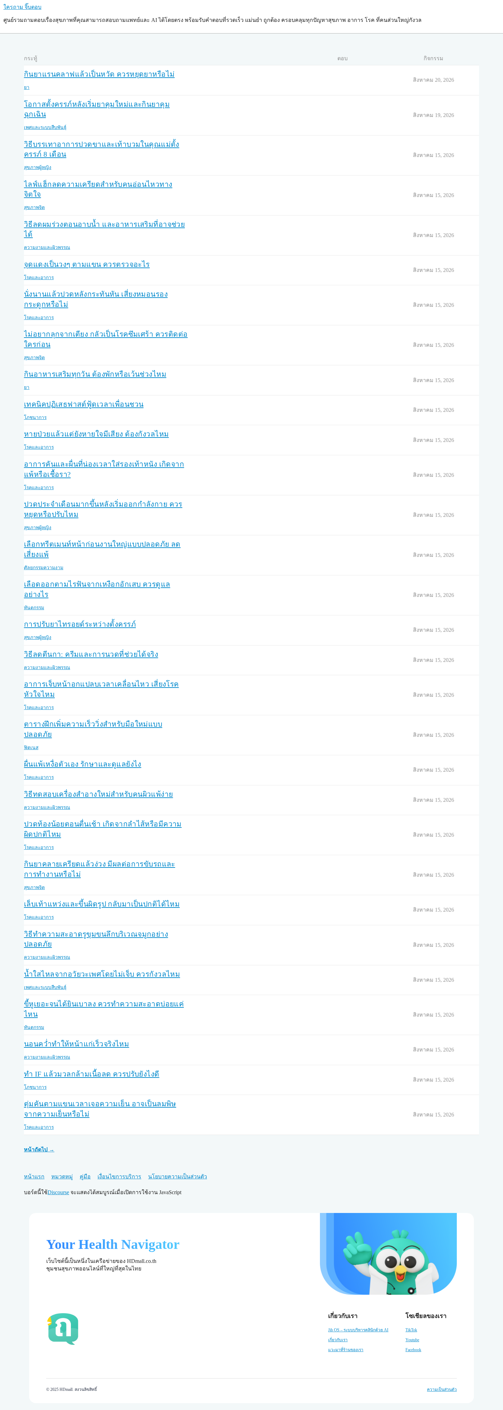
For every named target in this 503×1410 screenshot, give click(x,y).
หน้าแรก (34, 1176)
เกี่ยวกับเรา (338, 1339)
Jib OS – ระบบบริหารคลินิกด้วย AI (358, 1330)
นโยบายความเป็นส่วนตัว (177, 1176)
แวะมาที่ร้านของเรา (345, 1349)
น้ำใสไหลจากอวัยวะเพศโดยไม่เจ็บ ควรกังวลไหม (102, 974)
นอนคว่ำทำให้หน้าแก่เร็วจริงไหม (76, 1044)
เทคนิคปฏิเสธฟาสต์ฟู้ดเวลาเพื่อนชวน (83, 404)
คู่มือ (85, 1176)
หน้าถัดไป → (39, 1149)
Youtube (412, 1339)
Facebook (413, 1349)
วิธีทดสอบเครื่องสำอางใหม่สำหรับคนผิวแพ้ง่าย (98, 794)
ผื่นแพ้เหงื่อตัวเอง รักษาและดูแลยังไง (82, 764)
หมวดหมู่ (62, 1176)
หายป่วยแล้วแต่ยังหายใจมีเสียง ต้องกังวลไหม (96, 434)
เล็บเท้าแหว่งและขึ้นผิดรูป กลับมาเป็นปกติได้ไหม (102, 904)
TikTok (411, 1330)
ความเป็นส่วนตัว (442, 1389)
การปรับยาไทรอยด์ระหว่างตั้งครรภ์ (80, 624)
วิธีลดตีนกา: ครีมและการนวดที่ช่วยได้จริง (91, 654)
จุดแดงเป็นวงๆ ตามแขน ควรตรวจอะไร (87, 264)
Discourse (58, 1192)
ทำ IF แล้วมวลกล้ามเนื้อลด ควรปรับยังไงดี (91, 1074)
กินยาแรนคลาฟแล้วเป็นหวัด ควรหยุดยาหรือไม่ (99, 74)
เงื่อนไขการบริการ (119, 1176)
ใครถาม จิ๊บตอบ (22, 7)
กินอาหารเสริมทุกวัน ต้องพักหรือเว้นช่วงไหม (95, 374)
